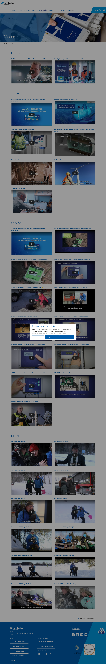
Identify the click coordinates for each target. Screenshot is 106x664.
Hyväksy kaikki (66, 337)
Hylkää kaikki (52, 337)
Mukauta (38, 337)
